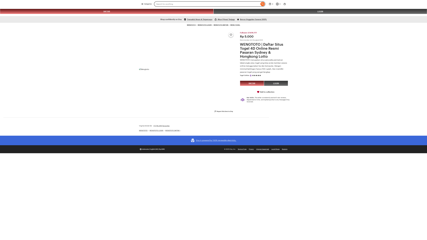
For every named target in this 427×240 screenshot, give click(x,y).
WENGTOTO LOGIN (205, 25)
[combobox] (207, 4)
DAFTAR (106, 11)
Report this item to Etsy (225, 111)
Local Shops (275, 149)
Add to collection (267, 92)
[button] (152, 149)
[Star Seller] (251, 75)
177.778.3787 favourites (161, 126)
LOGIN (320, 11)
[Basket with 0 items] (284, 4)
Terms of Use (242, 149)
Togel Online (244, 75)
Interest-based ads (262, 149)
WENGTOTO (191, 25)
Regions (284, 149)
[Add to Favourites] (231, 34)
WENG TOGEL (235, 25)
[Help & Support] (271, 4)
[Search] (262, 4)
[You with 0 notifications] (278, 4)
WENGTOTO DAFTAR (221, 25)
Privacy (251, 149)
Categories (148, 4)
